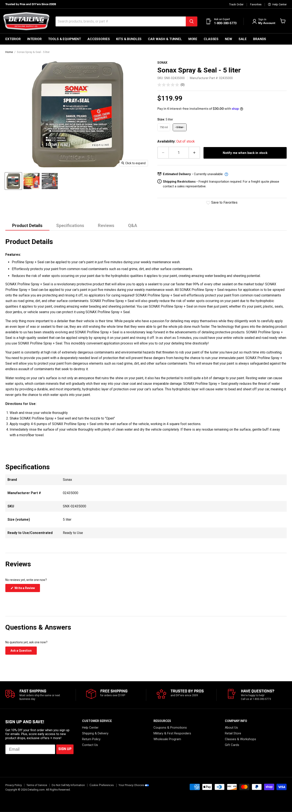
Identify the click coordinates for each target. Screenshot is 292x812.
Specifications (70, 225)
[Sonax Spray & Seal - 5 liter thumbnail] (13, 181)
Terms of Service (37, 785)
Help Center (279, 4)
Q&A (132, 225)
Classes (211, 39)
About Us (231, 727)
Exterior (13, 39)
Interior (34, 39)
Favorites (255, 4)
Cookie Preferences (102, 785)
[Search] (191, 21)
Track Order (236, 4)
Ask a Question (23, 652)
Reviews (106, 225)
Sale (243, 39)
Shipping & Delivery (95, 733)
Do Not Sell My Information (68, 785)
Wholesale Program (167, 739)
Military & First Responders (172, 733)
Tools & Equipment (64, 39)
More (192, 39)
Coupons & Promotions (170, 727)
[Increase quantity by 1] (194, 153)
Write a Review (27, 589)
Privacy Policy (13, 785)
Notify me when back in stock (245, 153)
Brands (259, 39)
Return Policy (91, 739)
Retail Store (233, 733)
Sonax (162, 62)
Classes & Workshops (240, 739)
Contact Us (90, 745)
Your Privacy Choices (131, 785)
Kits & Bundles (129, 39)
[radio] (163, 127)
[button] (171, 84)
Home (9, 52)
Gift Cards (232, 745)
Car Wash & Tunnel (165, 39)
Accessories (98, 39)
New (228, 39)
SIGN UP (64, 749)
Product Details (27, 225)
